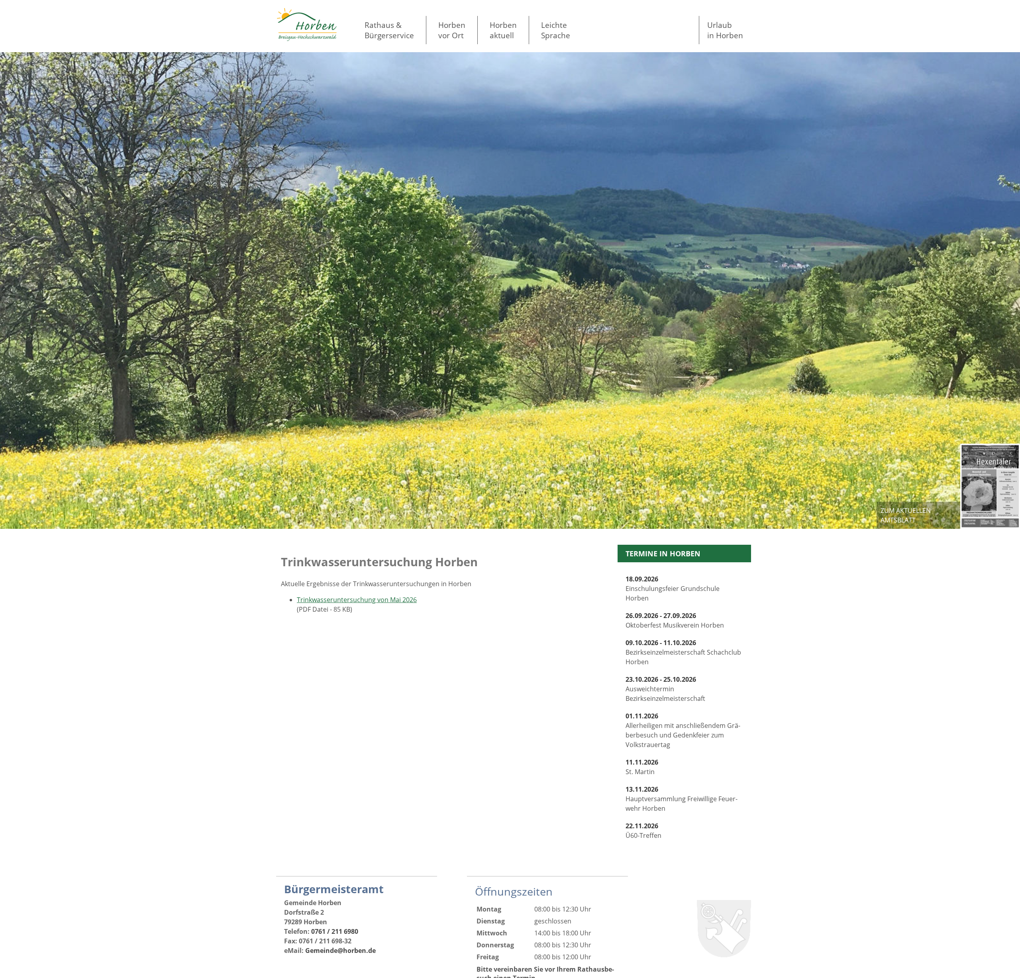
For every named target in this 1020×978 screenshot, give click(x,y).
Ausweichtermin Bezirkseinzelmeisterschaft (665, 689)
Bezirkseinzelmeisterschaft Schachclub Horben (683, 652)
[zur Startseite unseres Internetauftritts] (307, 38)
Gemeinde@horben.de (340, 950)
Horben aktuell (503, 30)
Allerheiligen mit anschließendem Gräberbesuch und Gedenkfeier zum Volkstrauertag (683, 730)
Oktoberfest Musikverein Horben (675, 620)
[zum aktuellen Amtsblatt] (990, 486)
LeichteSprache (555, 30)
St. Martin (642, 767)
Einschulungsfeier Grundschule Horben (673, 588)
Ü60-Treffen (643, 831)
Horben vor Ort (451, 30)
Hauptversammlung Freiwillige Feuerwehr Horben (682, 799)
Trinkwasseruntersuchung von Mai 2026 (357, 599)
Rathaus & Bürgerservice (389, 30)
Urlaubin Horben (725, 30)
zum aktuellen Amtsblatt (906, 515)
